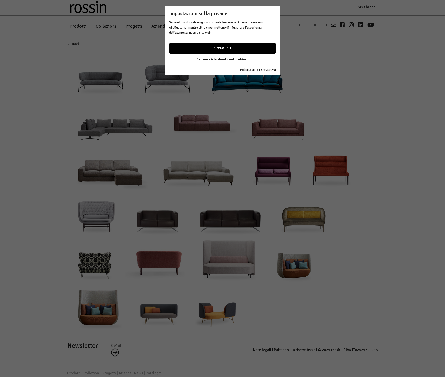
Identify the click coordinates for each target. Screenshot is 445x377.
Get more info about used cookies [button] (221, 59)
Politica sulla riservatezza (258, 70)
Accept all (222, 48)
